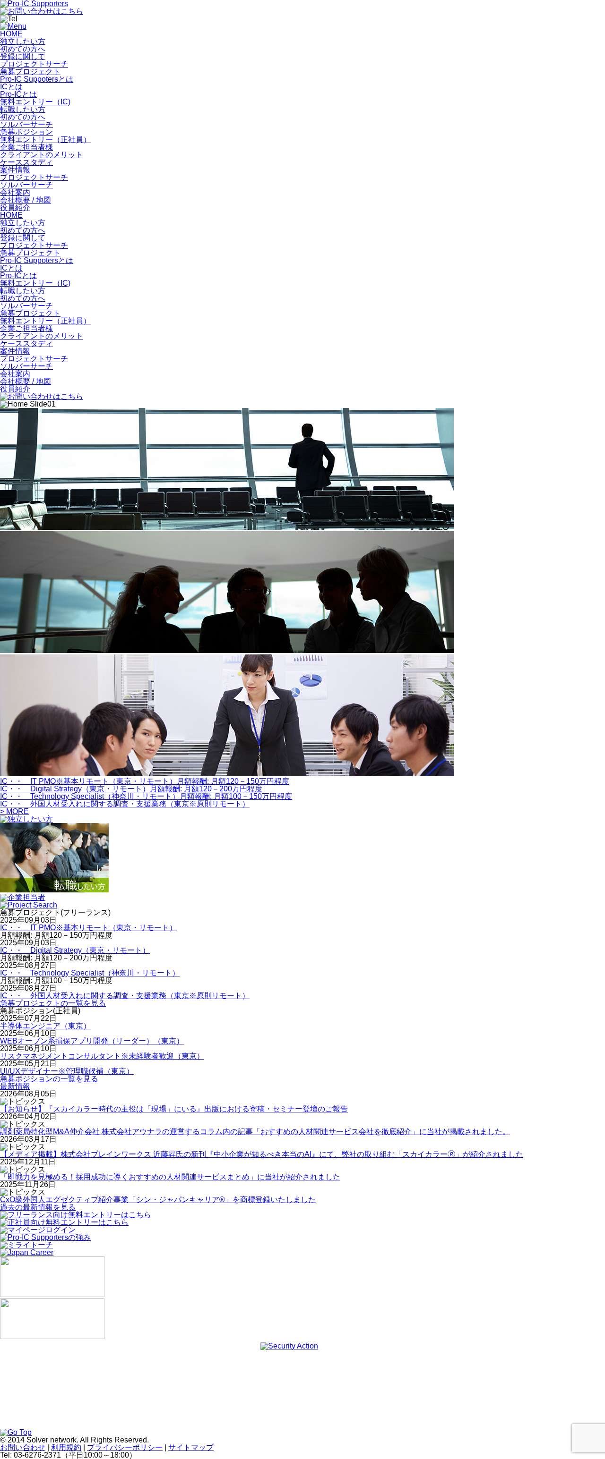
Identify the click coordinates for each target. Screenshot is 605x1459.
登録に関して (22, 56)
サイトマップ (191, 1447)
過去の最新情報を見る (38, 1207)
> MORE (14, 811)
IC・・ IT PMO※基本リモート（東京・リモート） (88, 928)
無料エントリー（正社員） (45, 140)
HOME (11, 34)
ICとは (11, 87)
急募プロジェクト (30, 72)
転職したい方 (22, 109)
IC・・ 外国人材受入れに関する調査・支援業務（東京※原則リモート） (125, 996)
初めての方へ (22, 49)
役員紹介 (15, 208)
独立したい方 (22, 41)
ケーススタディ (26, 162)
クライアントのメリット (41, 155)
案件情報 (15, 170)
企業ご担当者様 (26, 147)
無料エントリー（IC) (35, 102)
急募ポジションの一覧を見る (49, 1079)
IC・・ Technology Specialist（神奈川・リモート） (90, 973)
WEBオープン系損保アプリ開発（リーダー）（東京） (92, 1041)
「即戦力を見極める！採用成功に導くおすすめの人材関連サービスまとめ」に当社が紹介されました (170, 1177)
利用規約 (66, 1447)
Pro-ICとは (18, 94)
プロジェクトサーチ (34, 64)
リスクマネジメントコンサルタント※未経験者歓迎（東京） (102, 1056)
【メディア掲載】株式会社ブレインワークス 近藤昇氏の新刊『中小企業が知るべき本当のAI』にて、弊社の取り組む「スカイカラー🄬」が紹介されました (261, 1154)
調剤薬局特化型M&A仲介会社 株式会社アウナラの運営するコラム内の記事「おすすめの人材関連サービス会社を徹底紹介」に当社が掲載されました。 (255, 1132)
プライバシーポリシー (125, 1447)
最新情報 (15, 1086)
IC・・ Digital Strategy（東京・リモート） (75, 950)
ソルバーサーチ (26, 124)
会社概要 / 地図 (25, 200)
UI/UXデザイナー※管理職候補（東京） (67, 1071)
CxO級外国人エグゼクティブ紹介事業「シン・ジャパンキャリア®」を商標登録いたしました (158, 1200)
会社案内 (15, 192)
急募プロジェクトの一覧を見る (53, 1003)
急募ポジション (26, 132)
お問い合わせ (22, 1447)
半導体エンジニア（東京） (45, 1026)
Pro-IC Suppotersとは (36, 79)
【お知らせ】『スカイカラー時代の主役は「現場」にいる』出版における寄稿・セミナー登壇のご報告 (174, 1109)
